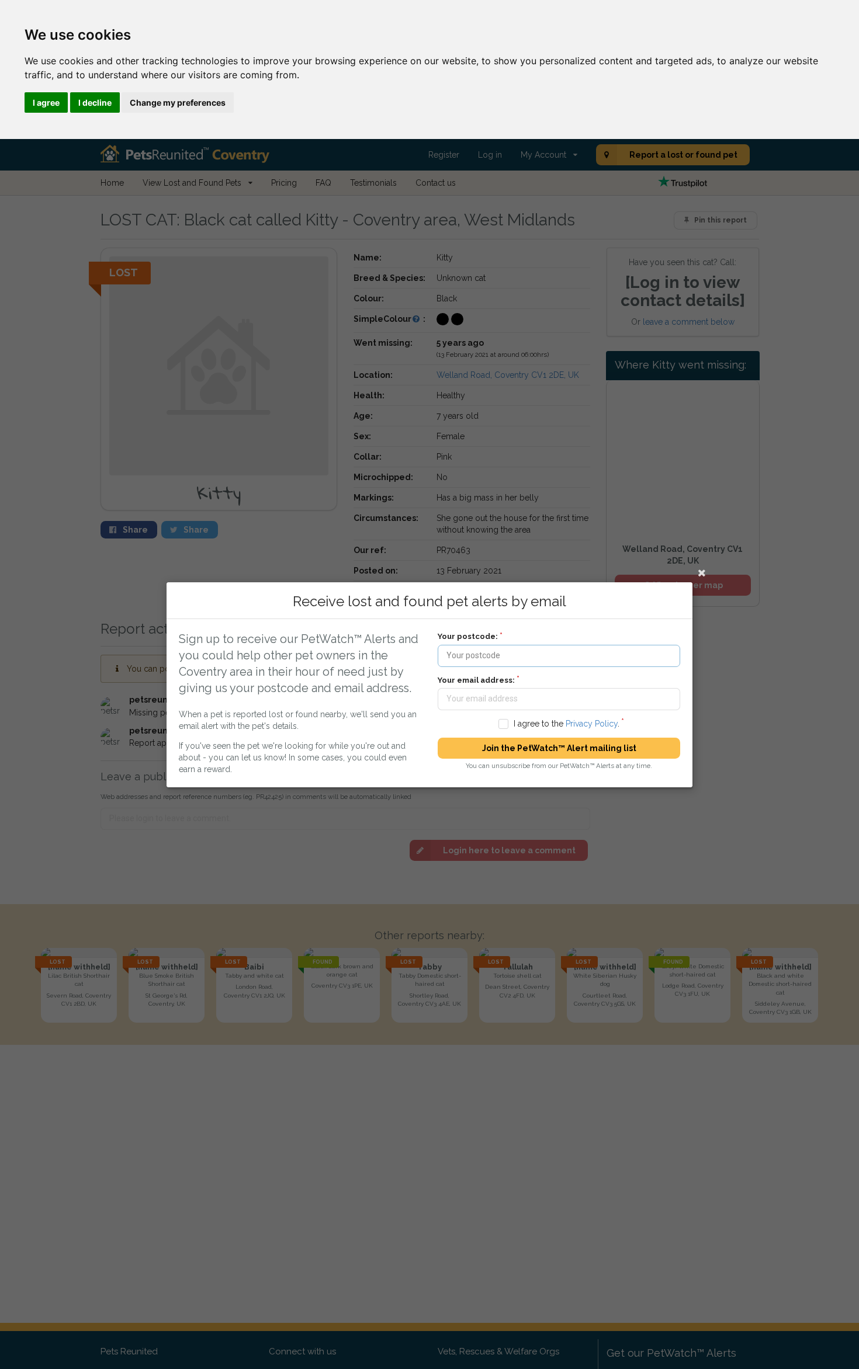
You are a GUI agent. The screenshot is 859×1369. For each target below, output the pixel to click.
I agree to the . (566, 723)
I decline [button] (95, 102)
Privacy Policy (592, 723)
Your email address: (476, 679)
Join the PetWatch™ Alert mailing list (559, 748)
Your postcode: (468, 636)
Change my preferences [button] (178, 102)
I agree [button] (46, 102)
